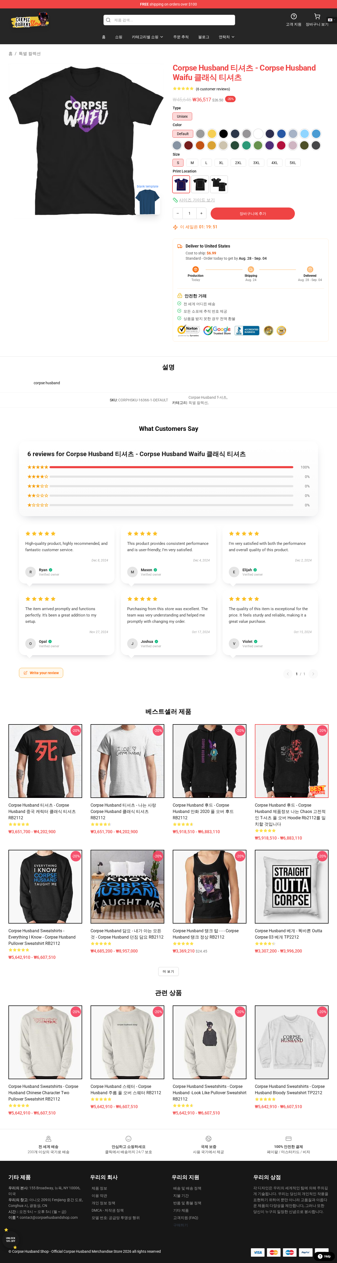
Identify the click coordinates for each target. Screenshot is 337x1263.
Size (176, 154)
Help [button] (327, 1256)
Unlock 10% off (10, 1239)
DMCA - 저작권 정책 (108, 1210)
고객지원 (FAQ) (185, 1218)
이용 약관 (99, 1195)
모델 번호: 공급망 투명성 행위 (116, 1218)
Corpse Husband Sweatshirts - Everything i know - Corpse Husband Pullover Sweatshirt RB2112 (42, 937)
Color (177, 125)
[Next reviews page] (313, 674)
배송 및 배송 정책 (187, 1188)
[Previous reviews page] (288, 674)
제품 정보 (99, 1188)
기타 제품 (181, 1210)
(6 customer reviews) (213, 89)
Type (177, 108)
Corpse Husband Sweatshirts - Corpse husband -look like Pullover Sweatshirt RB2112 (209, 1093)
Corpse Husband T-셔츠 (208, 397)
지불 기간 (181, 1195)
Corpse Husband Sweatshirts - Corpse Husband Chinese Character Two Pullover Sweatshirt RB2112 (43, 1093)
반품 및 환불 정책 (187, 1203)
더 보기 (168, 971)
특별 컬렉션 (30, 53)
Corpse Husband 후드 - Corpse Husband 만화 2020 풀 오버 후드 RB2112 (203, 811)
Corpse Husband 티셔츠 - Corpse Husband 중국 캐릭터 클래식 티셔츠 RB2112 (42, 811)
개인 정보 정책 (103, 1203)
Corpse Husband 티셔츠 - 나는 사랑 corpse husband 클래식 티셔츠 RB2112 (123, 811)
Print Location (184, 171)
